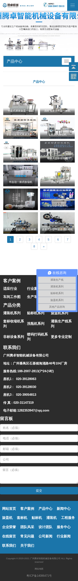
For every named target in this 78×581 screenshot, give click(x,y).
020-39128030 (25, 387)
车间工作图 (12, 297)
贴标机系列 (35, 313)
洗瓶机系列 (35, 323)
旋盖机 (7, 517)
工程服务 (68, 517)
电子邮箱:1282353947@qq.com (26, 410)
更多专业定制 (61, 337)
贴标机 (37, 517)
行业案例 (34, 288)
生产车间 (34, 297)
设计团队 (45, 527)
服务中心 (64, 527)
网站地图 (39, 569)
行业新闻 (64, 536)
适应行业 (10, 288)
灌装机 (51, 517)
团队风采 (27, 527)
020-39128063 (25, 379)
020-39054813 (25, 394)
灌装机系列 (12, 313)
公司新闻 (45, 536)
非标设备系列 (13, 337)
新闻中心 (64, 508)
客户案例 (27, 508)
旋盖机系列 (59, 313)
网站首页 (9, 508)
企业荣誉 (9, 527)
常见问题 (27, 536)
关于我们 (27, 545)
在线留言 (9, 536)
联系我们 (9, 545)
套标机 (22, 517)
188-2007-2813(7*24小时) (35, 371)
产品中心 (45, 508)
